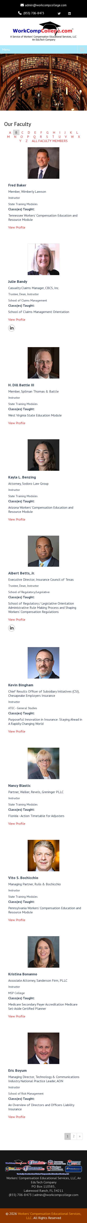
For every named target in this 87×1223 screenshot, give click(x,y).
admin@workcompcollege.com (46, 5)
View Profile (16, 227)
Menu (6, 49)
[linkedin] (69, 13)
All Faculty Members (50, 141)
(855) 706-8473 (33, 13)
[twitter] (59, 13)
